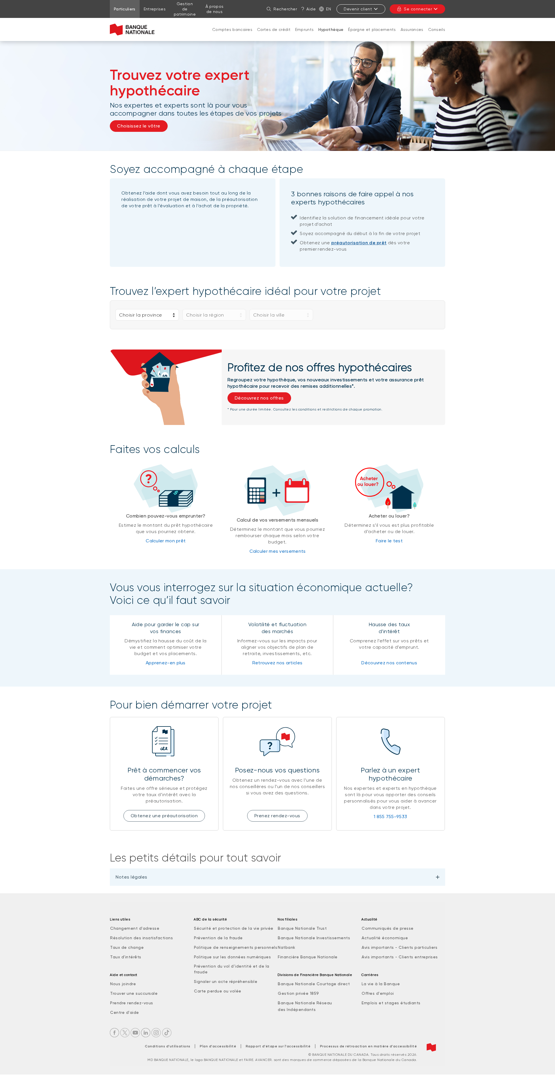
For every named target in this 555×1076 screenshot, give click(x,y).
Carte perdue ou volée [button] (217, 991)
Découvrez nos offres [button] (259, 398)
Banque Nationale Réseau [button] (305, 1003)
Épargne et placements (372, 29)
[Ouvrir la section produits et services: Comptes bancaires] (232, 35)
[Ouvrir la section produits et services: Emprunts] (304, 35)
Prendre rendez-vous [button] (131, 1003)
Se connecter (418, 9)
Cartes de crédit (274, 29)
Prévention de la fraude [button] (218, 938)
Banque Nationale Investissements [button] (314, 938)
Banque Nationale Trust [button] (302, 928)
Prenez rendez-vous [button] (277, 815)
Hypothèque (330, 29)
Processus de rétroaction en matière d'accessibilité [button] (368, 1046)
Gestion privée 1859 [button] (298, 993)
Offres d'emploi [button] (378, 993)
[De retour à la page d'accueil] (132, 29)
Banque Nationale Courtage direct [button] (314, 983)
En (328, 9)
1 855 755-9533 (390, 816)
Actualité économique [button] (385, 938)
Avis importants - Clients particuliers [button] (399, 947)
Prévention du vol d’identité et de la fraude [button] (231, 969)
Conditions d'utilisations (167, 1046)
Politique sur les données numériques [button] (232, 957)
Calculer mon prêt (166, 540)
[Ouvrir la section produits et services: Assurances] (412, 35)
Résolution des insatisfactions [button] (141, 938)
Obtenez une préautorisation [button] (164, 815)
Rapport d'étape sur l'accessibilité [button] (278, 1046)
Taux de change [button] (127, 947)
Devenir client (358, 9)
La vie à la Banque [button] (381, 983)
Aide (311, 9)
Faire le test (389, 540)
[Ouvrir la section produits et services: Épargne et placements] (372, 35)
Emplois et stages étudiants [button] (391, 1003)
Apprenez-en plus (166, 662)
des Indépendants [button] (297, 1009)
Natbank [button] (286, 947)
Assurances (412, 29)
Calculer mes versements (277, 551)
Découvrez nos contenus (389, 662)
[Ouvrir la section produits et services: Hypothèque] (331, 35)
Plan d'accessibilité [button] (218, 1046)
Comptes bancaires (232, 29)
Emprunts (304, 29)
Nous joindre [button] (123, 983)
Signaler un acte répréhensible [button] (225, 981)
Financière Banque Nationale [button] (308, 957)
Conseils (436, 29)
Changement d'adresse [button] (134, 928)
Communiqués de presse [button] (388, 928)
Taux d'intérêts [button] (125, 957)
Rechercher (285, 9)
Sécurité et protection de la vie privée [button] (233, 928)
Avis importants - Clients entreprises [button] (400, 957)
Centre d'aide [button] (124, 1012)
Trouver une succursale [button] (134, 993)
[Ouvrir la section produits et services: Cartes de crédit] (273, 35)
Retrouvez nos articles (277, 662)
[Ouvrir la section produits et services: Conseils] (436, 35)
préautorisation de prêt (358, 242)
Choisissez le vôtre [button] (138, 126)
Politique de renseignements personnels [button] (235, 947)
